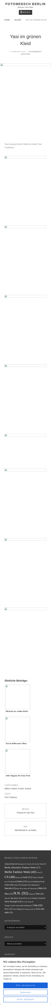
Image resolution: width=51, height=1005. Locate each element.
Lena (9, 885)
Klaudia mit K (38, 882)
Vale (37, 905)
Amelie (30, 864)
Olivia (29, 898)
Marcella (10, 888)
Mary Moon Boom (23, 888)
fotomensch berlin (25, 4)
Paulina (35, 898)
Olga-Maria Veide (17, 898)
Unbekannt (28, 905)
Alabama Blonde (11, 864)
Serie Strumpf (13, 901)
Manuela (35, 885)
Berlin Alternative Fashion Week (22, 867)
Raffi (42, 898)
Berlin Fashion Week (20, 872)
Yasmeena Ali (30, 909)
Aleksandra (22, 864)
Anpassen (25, 992)
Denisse (18, 877)
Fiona (35, 877)
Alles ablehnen (25, 999)
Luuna (26, 885)
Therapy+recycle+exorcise (14, 906)
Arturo (43, 864)
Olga (7, 898)
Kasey (14, 882)
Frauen (21, 788)
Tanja (30, 902)
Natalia (32, 894)
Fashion (14, 788)
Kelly (30, 881)
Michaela (34, 888)
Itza (41, 877)
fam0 (27, 877)
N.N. (20, 893)
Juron (7, 881)
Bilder (18, 20)
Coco (39, 872)
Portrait (28, 788)
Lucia (17, 885)
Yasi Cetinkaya (11, 797)
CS (10, 877)
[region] (25, 981)
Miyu (9, 894)
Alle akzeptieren (25, 985)
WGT (8, 909)
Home (7, 20)
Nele (40, 894)
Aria (36, 864)
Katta (22, 881)
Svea (24, 902)
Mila (42, 888)
